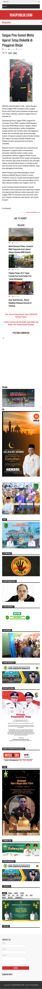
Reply (5, 49)
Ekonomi (12, 49)
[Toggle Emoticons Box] (3, 338)
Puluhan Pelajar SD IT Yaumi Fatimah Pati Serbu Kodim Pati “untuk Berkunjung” (20, 275)
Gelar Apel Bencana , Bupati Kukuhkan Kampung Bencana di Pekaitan (20, 302)
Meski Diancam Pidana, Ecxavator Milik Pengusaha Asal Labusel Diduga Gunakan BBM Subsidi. (21, 249)
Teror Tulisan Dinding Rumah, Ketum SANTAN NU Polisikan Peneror (21, 315)
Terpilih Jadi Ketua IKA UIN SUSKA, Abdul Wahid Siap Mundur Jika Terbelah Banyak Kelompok (21, 323)
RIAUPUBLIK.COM (21, 14)
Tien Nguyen (35, 985)
